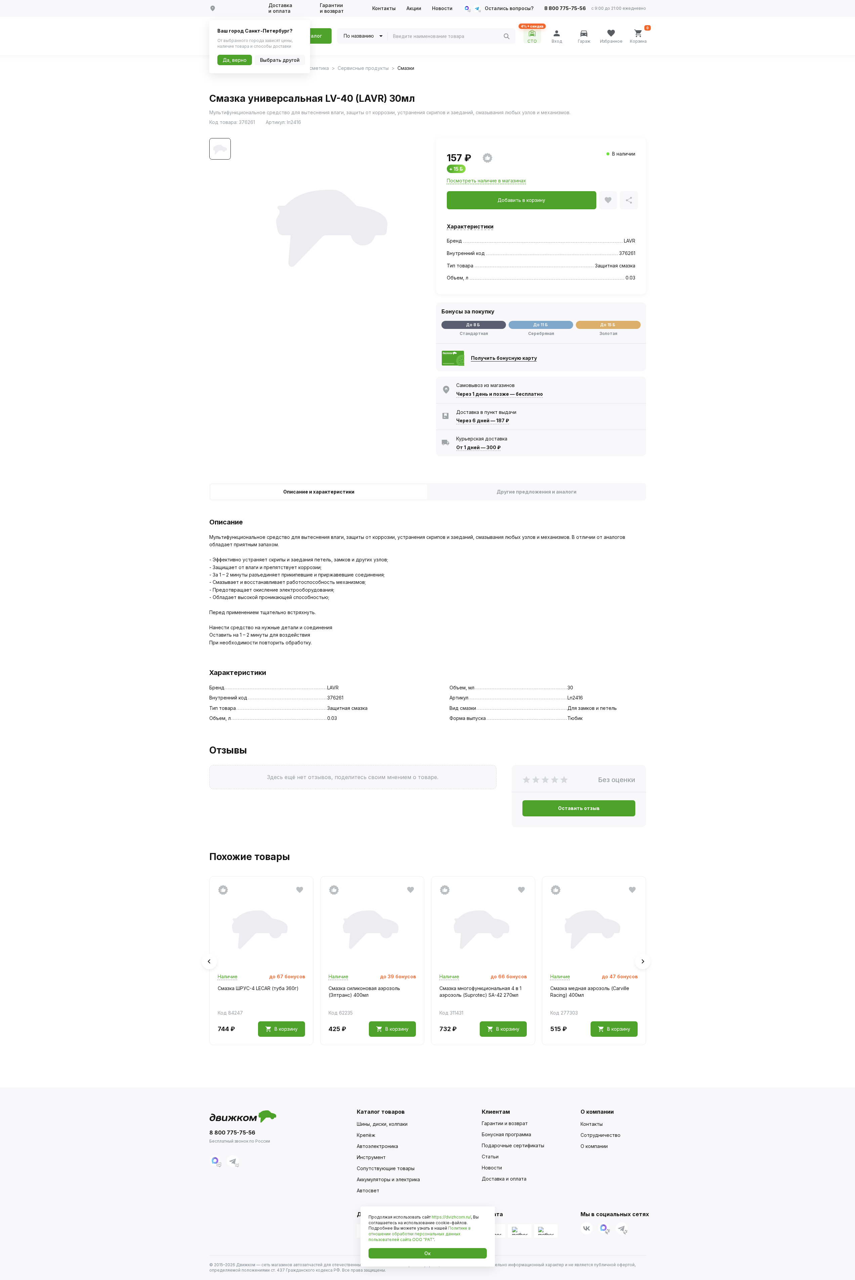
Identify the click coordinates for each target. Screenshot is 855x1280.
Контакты (384, 8)
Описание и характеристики (318, 492)
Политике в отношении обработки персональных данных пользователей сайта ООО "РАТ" (420, 1234)
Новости (442, 8)
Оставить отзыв (579, 808)
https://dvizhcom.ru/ (451, 1217)
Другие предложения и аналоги (536, 492)
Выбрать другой (280, 60)
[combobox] (448, 36)
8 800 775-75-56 (565, 8)
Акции (414, 8)
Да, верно (235, 60)
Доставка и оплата (280, 8)
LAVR (629, 241)
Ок (427, 1253)
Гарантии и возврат (332, 8)
